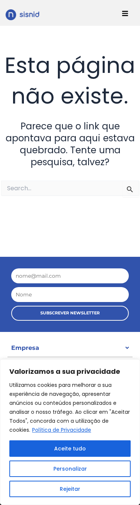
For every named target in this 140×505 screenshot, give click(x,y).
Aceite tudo (70, 448)
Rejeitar (70, 489)
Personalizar (70, 468)
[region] (70, 432)
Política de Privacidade (61, 430)
